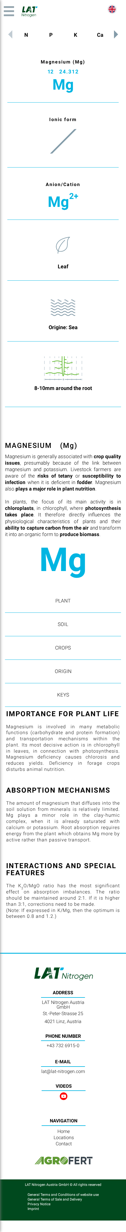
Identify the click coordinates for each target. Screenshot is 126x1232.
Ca (100, 35)
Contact (64, 1143)
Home (63, 1131)
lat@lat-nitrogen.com (63, 1071)
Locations (64, 1137)
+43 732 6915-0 (63, 1045)
